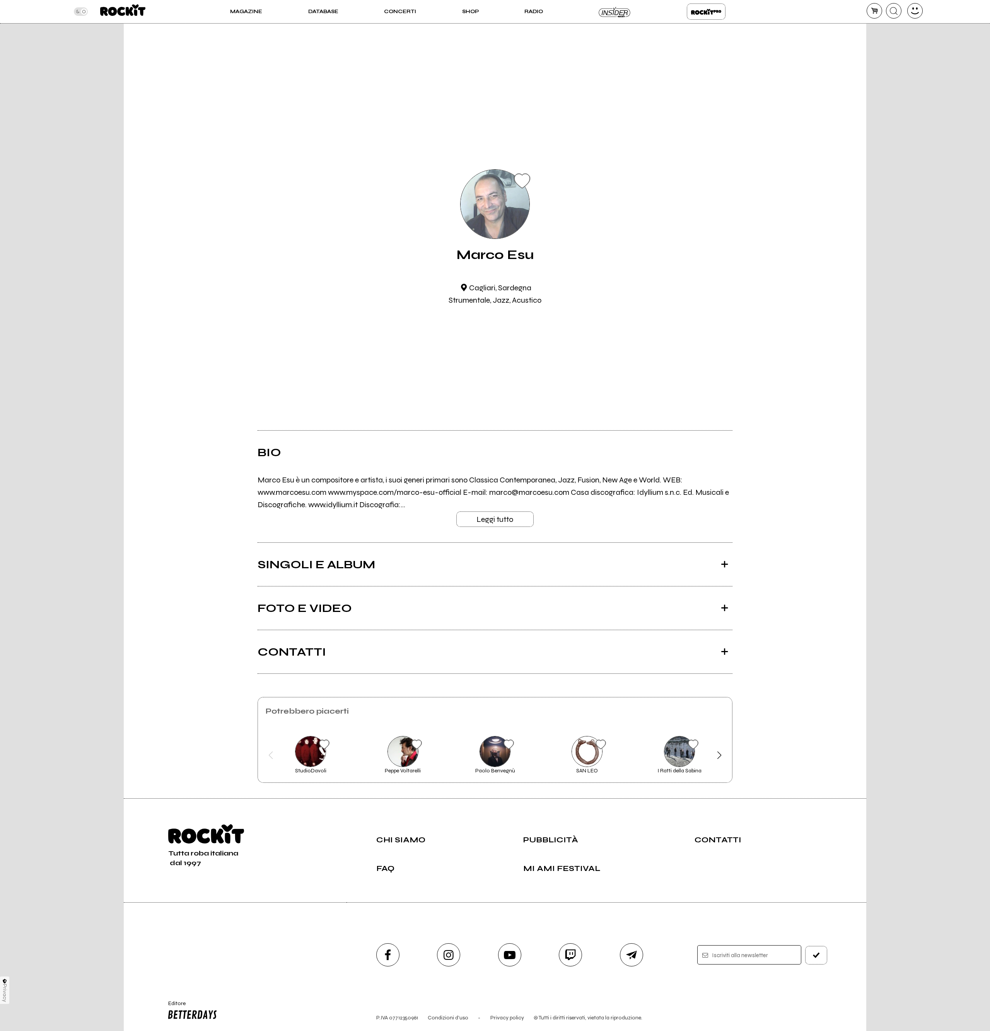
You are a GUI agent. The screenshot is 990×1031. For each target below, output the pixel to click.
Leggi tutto (494, 519)
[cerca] (893, 11)
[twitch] (570, 954)
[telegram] (631, 954)
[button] (271, 755)
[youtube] (509, 954)
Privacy (5, 993)
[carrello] (874, 11)
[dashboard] (915, 11)
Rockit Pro (706, 11)
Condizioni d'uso (448, 1017)
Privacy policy (507, 1017)
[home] (122, 11)
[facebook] (387, 954)
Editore (173, 1006)
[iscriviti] (816, 955)
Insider (615, 11)
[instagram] (448, 954)
